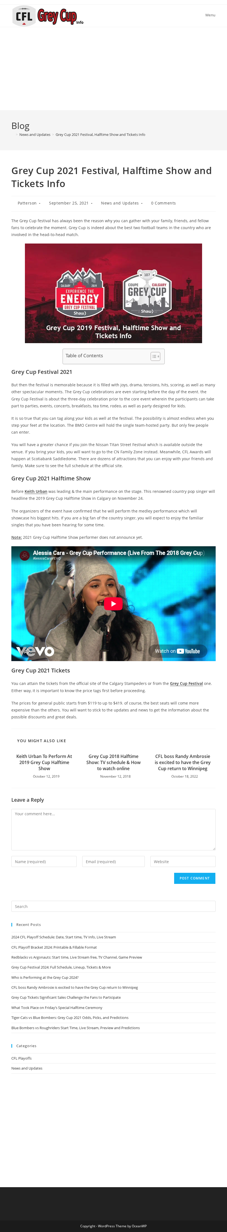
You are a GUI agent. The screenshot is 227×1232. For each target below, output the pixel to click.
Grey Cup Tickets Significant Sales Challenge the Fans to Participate (66, 997)
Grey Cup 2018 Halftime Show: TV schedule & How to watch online (113, 762)
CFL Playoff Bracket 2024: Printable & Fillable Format (54, 947)
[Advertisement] (113, 68)
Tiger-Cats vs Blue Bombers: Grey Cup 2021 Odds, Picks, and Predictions (69, 1017)
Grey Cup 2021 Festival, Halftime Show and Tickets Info (100, 134)
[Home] (12, 134)
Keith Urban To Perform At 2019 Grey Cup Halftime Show (44, 762)
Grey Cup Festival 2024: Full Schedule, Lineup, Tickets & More (61, 967)
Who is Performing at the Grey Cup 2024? (45, 977)
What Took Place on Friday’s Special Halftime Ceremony (56, 1007)
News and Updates (120, 203)
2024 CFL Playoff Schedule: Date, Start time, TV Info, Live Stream (63, 937)
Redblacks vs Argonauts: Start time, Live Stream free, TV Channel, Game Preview (76, 957)
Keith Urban (36, 491)
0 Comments (163, 203)
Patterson (27, 203)
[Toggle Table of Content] (152, 356)
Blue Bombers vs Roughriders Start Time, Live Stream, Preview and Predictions (75, 1027)
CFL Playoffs (21, 1058)
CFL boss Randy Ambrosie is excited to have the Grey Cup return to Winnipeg (183, 762)
